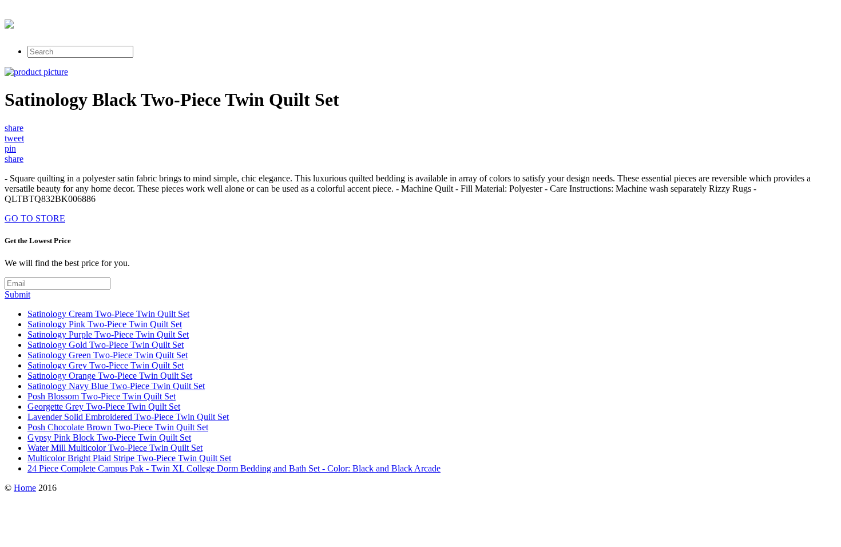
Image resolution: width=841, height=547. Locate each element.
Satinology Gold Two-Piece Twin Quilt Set (105, 345)
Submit (17, 294)
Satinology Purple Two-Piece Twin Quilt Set (108, 334)
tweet (14, 138)
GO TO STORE (35, 218)
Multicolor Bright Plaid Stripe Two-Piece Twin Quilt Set (129, 458)
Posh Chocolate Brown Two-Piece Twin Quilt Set (117, 427)
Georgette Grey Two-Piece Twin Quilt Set (103, 406)
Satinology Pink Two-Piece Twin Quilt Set (104, 324)
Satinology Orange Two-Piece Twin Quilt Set (109, 375)
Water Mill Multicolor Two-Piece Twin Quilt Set (115, 448)
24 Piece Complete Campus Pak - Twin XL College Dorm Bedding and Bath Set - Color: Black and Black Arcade (234, 468)
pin (10, 148)
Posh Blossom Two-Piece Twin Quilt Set (101, 396)
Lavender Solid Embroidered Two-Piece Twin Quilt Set (128, 417)
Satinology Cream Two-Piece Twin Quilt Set (108, 314)
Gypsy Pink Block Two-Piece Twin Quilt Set (109, 437)
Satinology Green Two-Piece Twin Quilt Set (107, 355)
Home (25, 488)
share (14, 128)
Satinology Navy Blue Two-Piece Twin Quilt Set (116, 386)
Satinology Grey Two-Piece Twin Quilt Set (105, 365)
